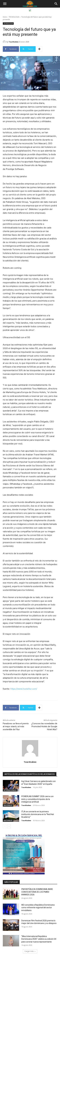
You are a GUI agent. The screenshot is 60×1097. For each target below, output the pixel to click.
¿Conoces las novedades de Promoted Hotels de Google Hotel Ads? (44, 726)
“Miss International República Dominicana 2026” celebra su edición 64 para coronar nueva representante (38, 939)
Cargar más (29, 951)
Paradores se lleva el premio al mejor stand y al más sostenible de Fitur (16, 726)
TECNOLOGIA (14, 17)
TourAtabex (13, 42)
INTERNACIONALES (10, 790)
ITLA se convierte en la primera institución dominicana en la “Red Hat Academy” (37, 814)
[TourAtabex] (4, 41)
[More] (39, 49)
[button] (4, 4)
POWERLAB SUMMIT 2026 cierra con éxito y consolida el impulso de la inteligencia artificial (37, 799)
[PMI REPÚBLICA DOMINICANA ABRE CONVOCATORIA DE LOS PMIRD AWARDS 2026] (11, 893)
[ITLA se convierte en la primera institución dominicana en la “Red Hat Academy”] (11, 816)
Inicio (5, 17)
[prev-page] (4, 826)
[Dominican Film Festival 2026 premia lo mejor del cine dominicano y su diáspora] (11, 925)
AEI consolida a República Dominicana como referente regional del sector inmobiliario (38, 907)
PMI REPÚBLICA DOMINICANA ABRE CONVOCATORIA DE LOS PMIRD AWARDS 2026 (37, 892)
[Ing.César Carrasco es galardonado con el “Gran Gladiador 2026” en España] (11, 785)
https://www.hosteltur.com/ (23, 688)
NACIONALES (8, 805)
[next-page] (9, 826)
